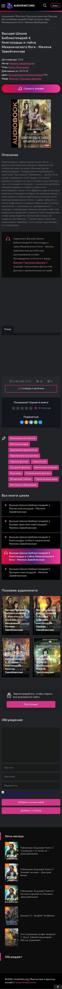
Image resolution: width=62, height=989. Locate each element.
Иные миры (15, 473)
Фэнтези (20, 16)
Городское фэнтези (36, 16)
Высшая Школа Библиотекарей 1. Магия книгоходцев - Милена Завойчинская (29, 509)
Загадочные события (20, 479)
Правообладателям (25, 982)
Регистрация (31, 704)
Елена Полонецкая (18, 67)
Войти (55, 5)
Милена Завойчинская (22, 63)
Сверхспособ (39, 461)
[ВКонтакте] (22, 422)
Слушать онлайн (33, 88)
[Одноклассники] (26, 422)
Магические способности (22, 438)
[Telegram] (31, 422)
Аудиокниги (8, 16)
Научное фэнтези (19, 461)
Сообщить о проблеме (32, 388)
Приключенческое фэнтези (24, 455)
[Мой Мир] (40, 422)
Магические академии (46, 467)
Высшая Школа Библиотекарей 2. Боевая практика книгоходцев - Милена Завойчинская (29, 524)
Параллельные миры (46, 479)
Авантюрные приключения (23, 450)
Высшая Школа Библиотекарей (25, 74)
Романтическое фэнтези (38, 473)
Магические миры (19, 444)
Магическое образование (23, 484)
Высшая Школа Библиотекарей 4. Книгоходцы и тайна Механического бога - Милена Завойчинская (31, 556)
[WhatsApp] (36, 422)
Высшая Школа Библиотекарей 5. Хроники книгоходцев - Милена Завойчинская (29, 572)
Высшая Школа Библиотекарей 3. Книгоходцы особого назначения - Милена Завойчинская (30, 540)
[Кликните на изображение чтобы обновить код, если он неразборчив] (31, 795)
